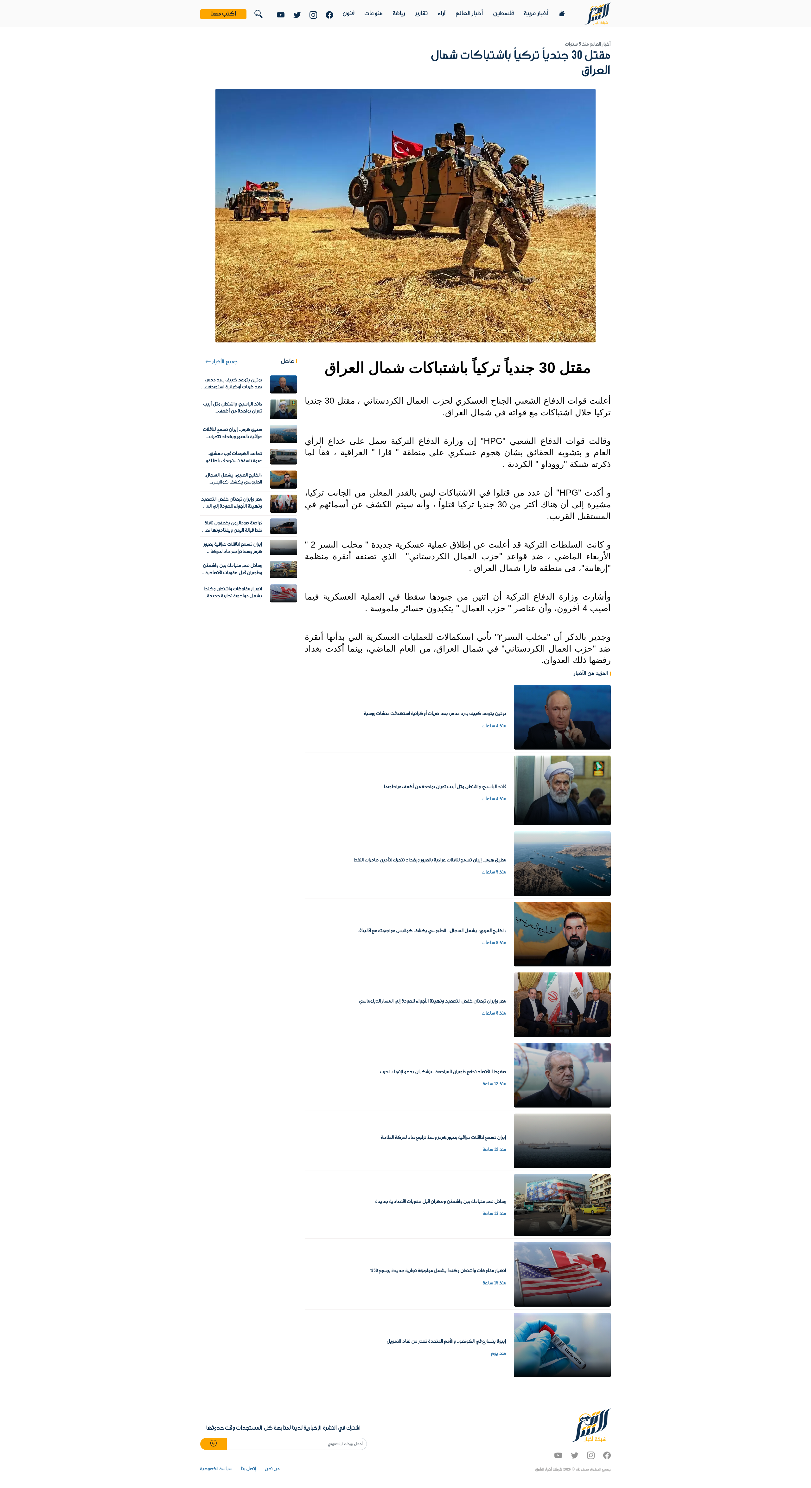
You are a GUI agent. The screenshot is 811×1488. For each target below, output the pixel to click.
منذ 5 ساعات (494, 872)
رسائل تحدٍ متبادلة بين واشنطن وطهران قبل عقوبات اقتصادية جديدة (440, 1201)
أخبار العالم (469, 13)
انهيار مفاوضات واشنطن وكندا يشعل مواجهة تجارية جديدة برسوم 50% (438, 1271)
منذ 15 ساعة (494, 1283)
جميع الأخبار (224, 362)
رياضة (399, 13)
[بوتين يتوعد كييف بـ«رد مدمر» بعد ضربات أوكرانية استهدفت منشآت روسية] (562, 717)
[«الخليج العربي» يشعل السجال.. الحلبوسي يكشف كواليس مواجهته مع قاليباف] (562, 934)
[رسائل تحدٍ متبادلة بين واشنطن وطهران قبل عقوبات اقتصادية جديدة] (562, 1205)
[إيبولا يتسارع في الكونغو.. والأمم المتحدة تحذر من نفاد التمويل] (562, 1344)
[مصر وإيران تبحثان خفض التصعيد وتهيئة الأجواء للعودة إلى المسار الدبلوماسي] (562, 1004)
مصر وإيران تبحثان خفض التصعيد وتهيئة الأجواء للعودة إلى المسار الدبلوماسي (432, 1001)
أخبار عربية (536, 13)
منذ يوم (498, 1353)
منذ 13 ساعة (494, 1214)
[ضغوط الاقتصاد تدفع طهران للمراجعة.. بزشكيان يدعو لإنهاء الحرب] (562, 1075)
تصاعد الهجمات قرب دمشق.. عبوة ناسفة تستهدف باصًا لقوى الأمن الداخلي (232, 461)
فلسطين (503, 13)
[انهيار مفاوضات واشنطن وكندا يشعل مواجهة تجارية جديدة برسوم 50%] (562, 1274)
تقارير (421, 13)
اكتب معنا (223, 14)
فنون (348, 13)
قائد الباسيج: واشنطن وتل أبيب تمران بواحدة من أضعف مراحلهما (445, 787)
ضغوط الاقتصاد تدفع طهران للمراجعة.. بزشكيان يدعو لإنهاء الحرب (443, 1072)
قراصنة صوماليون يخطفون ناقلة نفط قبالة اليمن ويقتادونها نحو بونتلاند (233, 530)
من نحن (272, 1469)
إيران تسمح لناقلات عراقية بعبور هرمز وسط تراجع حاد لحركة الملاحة (443, 1137)
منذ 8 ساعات (494, 943)
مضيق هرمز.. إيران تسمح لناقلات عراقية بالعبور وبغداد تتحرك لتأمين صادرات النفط (430, 860)
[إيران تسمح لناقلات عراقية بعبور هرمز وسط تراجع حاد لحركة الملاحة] (562, 1141)
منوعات (374, 13)
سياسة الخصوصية (216, 1469)
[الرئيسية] (597, 13)
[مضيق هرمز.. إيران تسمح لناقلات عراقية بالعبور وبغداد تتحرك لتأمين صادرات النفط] (562, 863)
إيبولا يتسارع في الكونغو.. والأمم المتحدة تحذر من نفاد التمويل (446, 1341)
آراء (442, 13)
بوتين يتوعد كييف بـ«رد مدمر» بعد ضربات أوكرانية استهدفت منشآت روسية (435, 714)
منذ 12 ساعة (494, 1084)
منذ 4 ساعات (494, 726)
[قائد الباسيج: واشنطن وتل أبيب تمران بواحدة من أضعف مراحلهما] (562, 790)
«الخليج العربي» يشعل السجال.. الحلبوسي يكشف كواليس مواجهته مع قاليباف (432, 931)
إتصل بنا (248, 1469)
